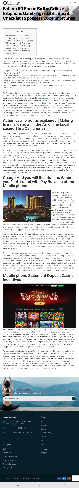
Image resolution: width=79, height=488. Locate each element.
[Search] (70, 3)
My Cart (61, 485)
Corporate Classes (9, 460)
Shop (42, 440)
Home (43, 421)
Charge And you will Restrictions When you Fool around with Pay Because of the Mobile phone (18, 45)
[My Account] (18, 485)
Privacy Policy (8, 468)
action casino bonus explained (51, 98)
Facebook (44, 449)
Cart (4, 449)
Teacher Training (46, 433)
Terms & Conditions (9, 464)
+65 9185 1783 (22, 428)
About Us (44, 425)
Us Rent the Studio (10, 456)
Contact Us (7, 453)
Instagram (44, 453)
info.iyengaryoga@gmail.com (22, 432)
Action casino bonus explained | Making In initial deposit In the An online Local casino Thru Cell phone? (20, 38)
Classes (43, 429)
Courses (43, 436)
